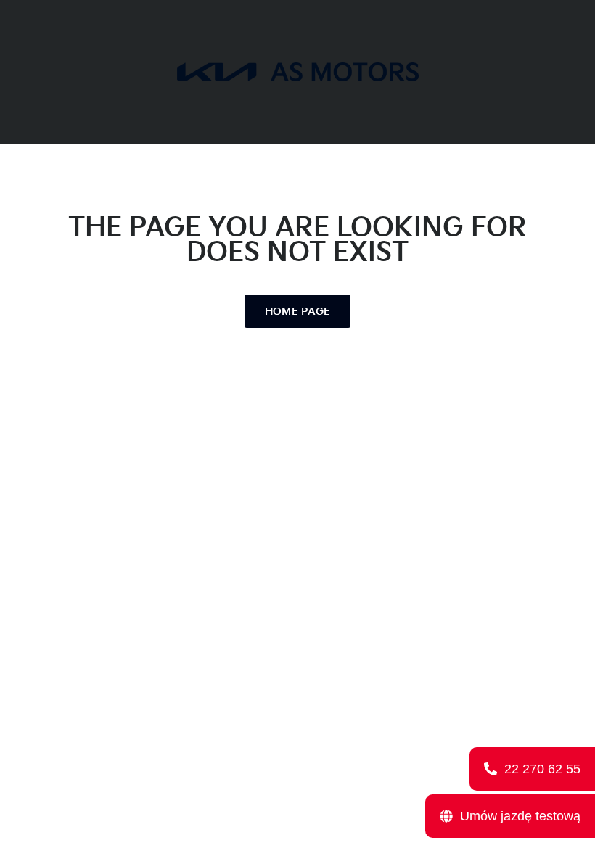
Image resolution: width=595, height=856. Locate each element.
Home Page (298, 311)
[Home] (298, 71)
